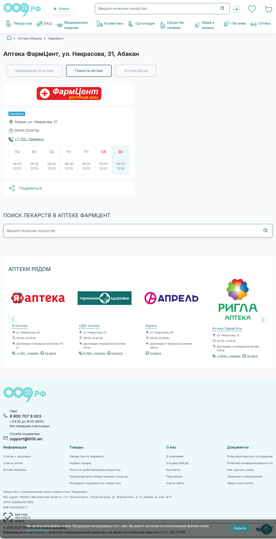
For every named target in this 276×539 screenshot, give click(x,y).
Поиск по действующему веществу (95, 469)
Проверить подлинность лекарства (95, 483)
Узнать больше (38, 530)
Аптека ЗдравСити (227, 328)
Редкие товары (80, 463)
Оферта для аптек (240, 483)
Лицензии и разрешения (244, 476)
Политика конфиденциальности (250, 463)
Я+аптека (19, 325)
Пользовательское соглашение (250, 456)
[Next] (263, 319)
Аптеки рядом (135, 71)
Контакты (173, 469)
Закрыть (240, 528)
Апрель (151, 325)
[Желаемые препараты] (252, 9)
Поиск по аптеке (89, 71)
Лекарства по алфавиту (86, 456)
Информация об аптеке (34, 71)
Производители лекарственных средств (98, 476)
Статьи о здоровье (17, 456)
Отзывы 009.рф (177, 463)
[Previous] (12, 319)
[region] (138, 71)
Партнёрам (174, 476)
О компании (174, 456)
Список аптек (13, 463)
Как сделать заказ (240, 469)
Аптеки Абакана (14, 469)
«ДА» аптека (89, 325)
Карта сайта (175, 483)
